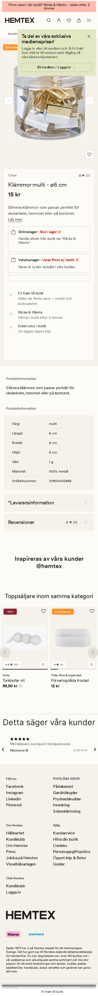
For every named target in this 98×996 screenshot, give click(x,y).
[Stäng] (89, 36)
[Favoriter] (69, 20)
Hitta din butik (65, 839)
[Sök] (49, 20)
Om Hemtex (17, 845)
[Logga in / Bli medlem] (59, 20)
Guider (59, 864)
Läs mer (15, 219)
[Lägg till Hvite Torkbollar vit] (43, 664)
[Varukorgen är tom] (79, 20)
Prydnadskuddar (67, 799)
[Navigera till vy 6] (92, 669)
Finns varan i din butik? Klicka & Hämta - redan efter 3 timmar (49, 6)
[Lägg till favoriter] (89, 154)
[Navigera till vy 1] (25, 669)
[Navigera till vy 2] (62, 669)
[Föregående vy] (8, 100)
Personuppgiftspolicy (71, 851)
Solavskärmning (66, 811)
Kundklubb (15, 839)
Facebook (14, 786)
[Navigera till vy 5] (85, 669)
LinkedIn (13, 799)
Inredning (61, 805)
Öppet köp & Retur (69, 857)
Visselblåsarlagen (21, 864)
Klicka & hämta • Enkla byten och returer (49, 988)
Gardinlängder (65, 792)
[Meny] (89, 20)
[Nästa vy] (89, 100)
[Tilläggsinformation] (20, 687)
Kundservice (64, 833)
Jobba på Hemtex (21, 857)
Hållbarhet (15, 833)
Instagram (14, 792)
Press (10, 851)
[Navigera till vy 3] (69, 669)
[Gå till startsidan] (19, 20)
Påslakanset (63, 786)
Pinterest (14, 805)
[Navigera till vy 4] (77, 669)
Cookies (60, 845)
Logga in (13, 892)
